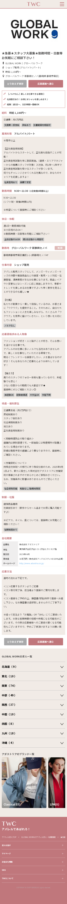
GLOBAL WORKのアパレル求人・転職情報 (38, 837)
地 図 (60, 247)
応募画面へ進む (46, 83)
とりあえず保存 (15, 83)
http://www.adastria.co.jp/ (31, 563)
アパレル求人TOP (9, 837)
